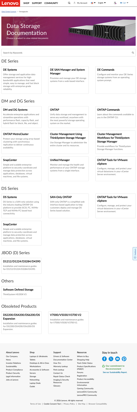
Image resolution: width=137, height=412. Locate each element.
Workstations (35, 366)
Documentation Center (63, 360)
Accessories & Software (39, 370)
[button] (69, 3)
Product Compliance (14, 370)
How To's (57, 363)
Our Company (12, 356)
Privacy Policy (69, 404)
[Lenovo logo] (10, 3)
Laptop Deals (35, 383)
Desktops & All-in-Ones (39, 363)
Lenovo (64, 401)
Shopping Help (83, 360)
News (8, 360)
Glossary (56, 386)
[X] (111, 359)
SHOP (26, 3)
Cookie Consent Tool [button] (52, 404)
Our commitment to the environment (115, 367)
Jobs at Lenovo (12, 380)
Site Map (81, 404)
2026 (58, 401)
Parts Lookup (58, 370)
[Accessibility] (109, 3)
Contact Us (58, 373)
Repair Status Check (61, 376)
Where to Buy (83, 356)
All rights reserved (75, 401)
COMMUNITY (51, 3)
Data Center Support (9, 11)
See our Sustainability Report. (115, 372)
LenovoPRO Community (87, 395)
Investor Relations (13, 363)
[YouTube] (117, 359)
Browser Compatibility (98, 404)
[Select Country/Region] (93, 3)
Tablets (32, 360)
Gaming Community (85, 389)
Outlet (32, 387)
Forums (80, 372)
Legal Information (13, 376)
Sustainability (11, 366)
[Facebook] (104, 359)
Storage (33, 376)
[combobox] (68, 52)
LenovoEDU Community (87, 392)
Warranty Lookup (60, 366)
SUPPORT (37, 3)
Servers (33, 373)
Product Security (13, 373)
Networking (34, 380)
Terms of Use (35, 404)
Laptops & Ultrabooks (39, 356)
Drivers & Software (61, 356)
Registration (82, 376)
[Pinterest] (124, 359)
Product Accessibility (85, 379)
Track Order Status (84, 363)
